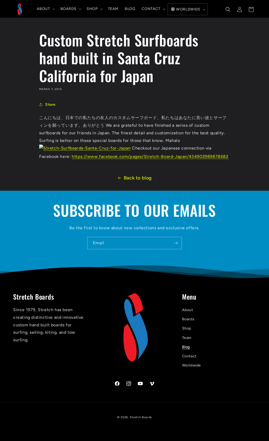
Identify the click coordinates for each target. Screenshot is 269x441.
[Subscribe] (176, 243)
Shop (186, 328)
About (187, 310)
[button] (45, 8)
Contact (189, 356)
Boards (188, 319)
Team (187, 338)
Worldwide (191, 365)
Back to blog (138, 178)
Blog (186, 347)
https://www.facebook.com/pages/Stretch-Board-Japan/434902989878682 (150, 156)
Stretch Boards (141, 417)
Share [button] (50, 104)
